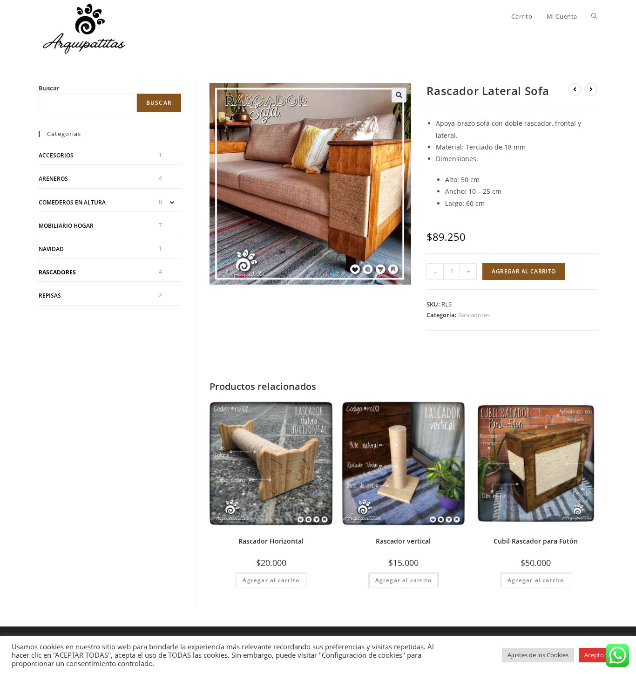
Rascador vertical (403, 541)
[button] (399, 95)
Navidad (51, 249)
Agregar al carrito (523, 271)
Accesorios (56, 155)
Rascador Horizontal (271, 541)
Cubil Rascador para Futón (536, 541)
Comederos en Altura (72, 202)
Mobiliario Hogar (66, 226)
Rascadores (474, 315)
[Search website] (594, 16)
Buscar (49, 88)
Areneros (53, 179)
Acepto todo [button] (601, 655)
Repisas (50, 296)
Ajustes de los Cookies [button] (537, 655)
